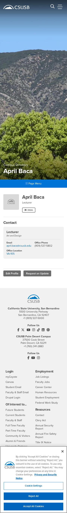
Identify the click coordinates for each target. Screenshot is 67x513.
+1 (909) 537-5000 (33, 318)
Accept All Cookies (33, 506)
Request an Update (37, 273)
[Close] (62, 451)
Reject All (33, 496)
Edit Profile (12, 273)
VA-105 (11, 253)
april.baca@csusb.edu (19, 245)
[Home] (16, 7)
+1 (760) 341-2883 (34, 346)
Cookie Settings (33, 485)
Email (30, 210)
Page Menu (35, 183)
